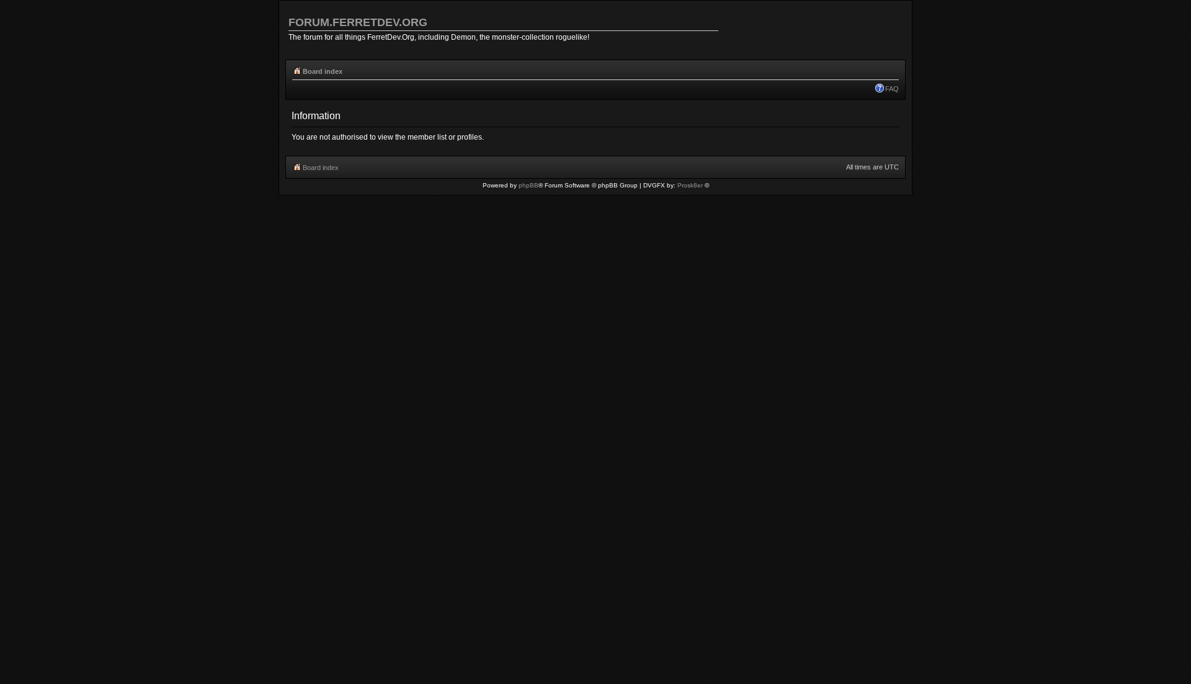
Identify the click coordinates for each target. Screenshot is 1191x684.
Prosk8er (690, 185)
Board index (322, 71)
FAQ (892, 88)
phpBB (528, 185)
